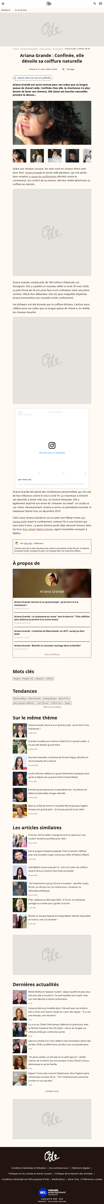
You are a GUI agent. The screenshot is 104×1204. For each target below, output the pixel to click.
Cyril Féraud (42, 703)
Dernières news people (29, 49)
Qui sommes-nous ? (59, 1167)
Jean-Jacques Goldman (24, 703)
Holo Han (28, 543)
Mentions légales (81, 1167)
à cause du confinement (43, 176)
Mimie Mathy (20, 698)
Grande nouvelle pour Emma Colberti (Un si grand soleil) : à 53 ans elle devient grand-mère (58, 743)
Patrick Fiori (64, 698)
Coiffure (49, 678)
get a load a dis (24, 479)
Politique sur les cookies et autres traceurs (30, 1173)
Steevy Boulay (49, 698)
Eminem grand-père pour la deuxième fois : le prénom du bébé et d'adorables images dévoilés (57, 791)
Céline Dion (56, 703)
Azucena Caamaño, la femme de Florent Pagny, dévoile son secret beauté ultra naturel (58, 759)
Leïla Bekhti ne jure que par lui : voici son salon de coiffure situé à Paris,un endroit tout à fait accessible (57, 869)
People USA (28, 678)
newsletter (100, 3)
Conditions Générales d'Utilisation (28, 1167)
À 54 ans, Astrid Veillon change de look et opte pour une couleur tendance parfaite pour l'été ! (57, 836)
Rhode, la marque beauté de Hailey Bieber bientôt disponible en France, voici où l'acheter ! (59, 917)
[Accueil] (49, 4)
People (17, 678)
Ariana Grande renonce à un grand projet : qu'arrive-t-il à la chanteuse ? (58, 727)
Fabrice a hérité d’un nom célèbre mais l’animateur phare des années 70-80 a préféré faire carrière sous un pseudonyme (59, 1042)
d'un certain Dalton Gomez (37, 529)
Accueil (15, 49)
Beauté (39, 678)
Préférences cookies (92, 1179)
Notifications (58, 1179)
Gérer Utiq (73, 1179)
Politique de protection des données (73, 1173)
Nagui (67, 703)
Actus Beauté (58, 49)
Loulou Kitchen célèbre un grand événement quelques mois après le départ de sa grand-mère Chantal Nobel (58, 775)
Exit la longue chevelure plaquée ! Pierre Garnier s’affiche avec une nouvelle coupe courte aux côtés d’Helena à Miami (58, 853)
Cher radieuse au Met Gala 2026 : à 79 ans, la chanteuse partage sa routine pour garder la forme (56, 901)
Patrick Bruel (34, 698)
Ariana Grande (45, 49)
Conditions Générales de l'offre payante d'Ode (25, 1179)
